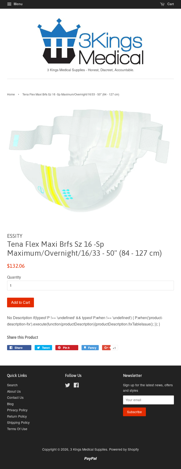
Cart (170, 3)
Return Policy (17, 416)
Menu (18, 3)
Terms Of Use (17, 428)
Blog (10, 403)
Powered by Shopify (124, 449)
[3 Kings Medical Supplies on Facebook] (76, 385)
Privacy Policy (17, 409)
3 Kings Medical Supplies (88, 449)
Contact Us (15, 397)
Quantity (14, 277)
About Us (14, 391)
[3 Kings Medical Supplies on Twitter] (67, 385)
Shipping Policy (18, 422)
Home (11, 94)
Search (12, 385)
